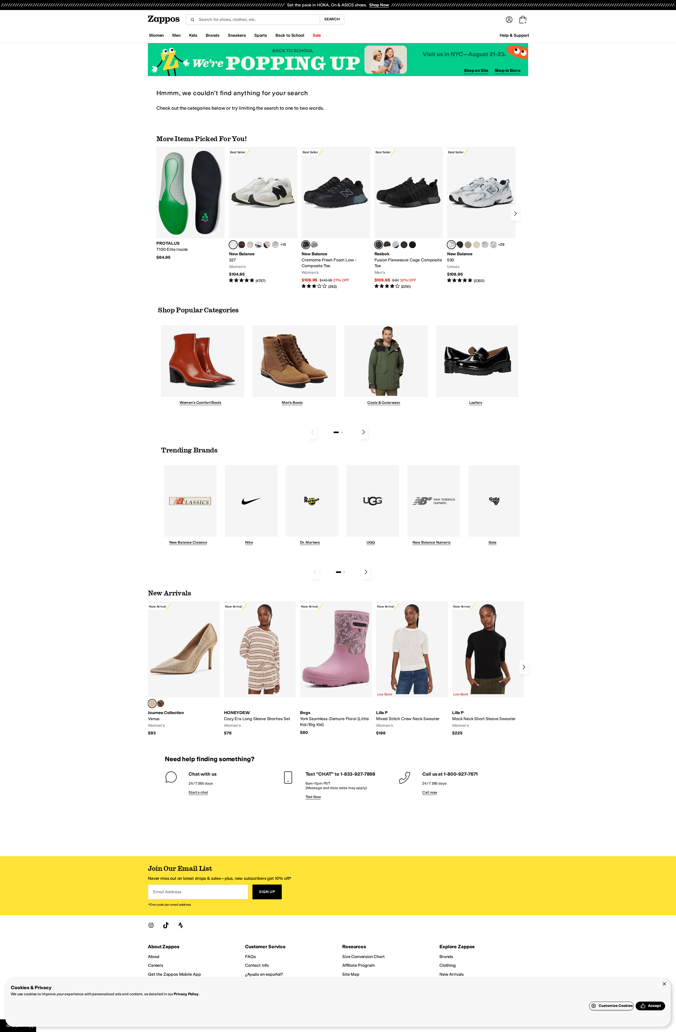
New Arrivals (451, 974)
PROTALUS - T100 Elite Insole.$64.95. (190, 203)
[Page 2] (341, 432)
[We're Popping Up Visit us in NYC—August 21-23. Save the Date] (338, 59)
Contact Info (257, 965)
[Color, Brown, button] (387, 244)
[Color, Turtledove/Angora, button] (476, 244)
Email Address (167, 891)
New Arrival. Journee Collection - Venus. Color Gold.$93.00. (184, 668)
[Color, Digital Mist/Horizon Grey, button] (258, 244)
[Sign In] (509, 19)
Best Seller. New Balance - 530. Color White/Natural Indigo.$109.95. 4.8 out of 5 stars (481, 215)
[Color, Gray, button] (395, 244)
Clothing (447, 965)
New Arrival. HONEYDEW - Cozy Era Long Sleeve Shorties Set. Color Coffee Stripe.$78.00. (260, 668)
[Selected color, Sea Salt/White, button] (233, 244)
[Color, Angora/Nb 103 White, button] (275, 244)
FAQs (250, 956)
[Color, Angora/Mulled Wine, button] (267, 244)
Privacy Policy (186, 994)
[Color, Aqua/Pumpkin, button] (314, 244)
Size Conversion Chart (363, 956)
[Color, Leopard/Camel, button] (160, 703)
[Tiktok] (166, 925)
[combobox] (253, 19)
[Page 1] (336, 432)
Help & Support (514, 35)
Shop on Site (476, 70)
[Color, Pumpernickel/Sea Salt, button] (241, 244)
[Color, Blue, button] (404, 244)
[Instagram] (151, 925)
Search (332, 19)
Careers (155, 965)
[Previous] (312, 432)
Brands (446, 956)
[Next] (515, 213)
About (153, 956)
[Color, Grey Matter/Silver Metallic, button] (485, 244)
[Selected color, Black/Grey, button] (306, 244)
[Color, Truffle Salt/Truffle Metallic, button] (493, 244)
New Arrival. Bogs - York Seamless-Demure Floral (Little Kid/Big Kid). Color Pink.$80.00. (336, 668)
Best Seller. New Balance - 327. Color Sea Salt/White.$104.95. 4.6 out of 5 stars (263, 215)
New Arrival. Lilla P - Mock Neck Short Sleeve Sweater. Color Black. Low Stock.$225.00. (488, 668)
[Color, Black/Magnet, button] (460, 244)
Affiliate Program (358, 965)
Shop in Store (507, 70)
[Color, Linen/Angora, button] (250, 244)
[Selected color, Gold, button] (152, 703)
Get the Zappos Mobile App (174, 974)
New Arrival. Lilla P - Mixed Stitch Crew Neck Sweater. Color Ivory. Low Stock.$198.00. (412, 668)
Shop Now (379, 4)
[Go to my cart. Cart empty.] (523, 19)
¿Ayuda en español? (264, 974)
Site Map (350, 974)
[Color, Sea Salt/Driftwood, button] (468, 244)
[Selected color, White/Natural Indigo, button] (451, 244)
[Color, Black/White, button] (412, 244)
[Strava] (180, 925)
